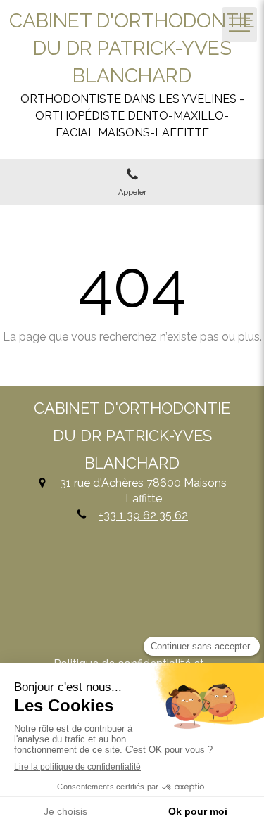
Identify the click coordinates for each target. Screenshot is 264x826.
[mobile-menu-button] (239, 24)
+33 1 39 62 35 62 (143, 515)
